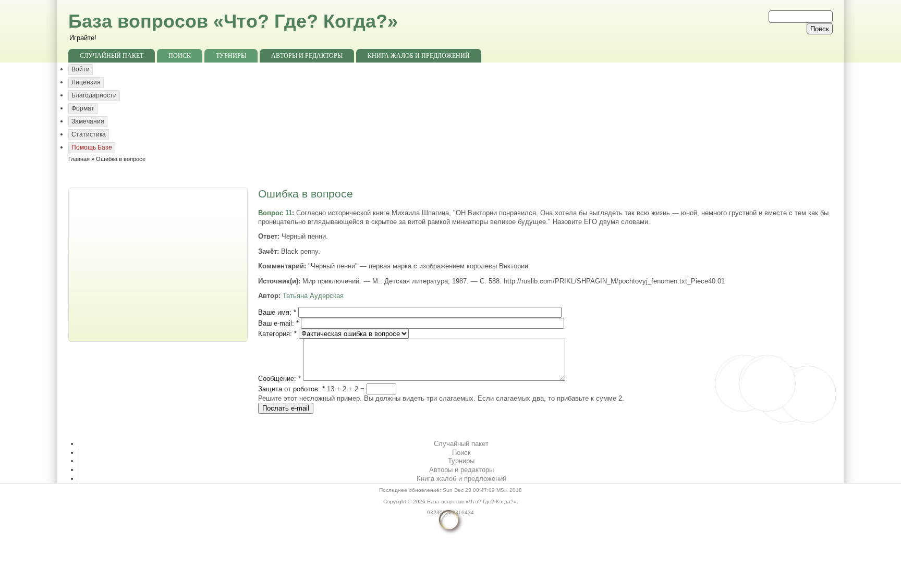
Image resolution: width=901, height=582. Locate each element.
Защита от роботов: (291, 389)
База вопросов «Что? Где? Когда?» (233, 21)
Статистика (88, 134)
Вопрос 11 (275, 213)
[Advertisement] (159, 264)
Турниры (231, 55)
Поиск (179, 55)
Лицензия (86, 82)
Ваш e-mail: (278, 323)
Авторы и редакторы (307, 55)
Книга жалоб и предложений (419, 55)
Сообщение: (279, 378)
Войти (80, 69)
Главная (79, 159)
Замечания (87, 121)
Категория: (277, 334)
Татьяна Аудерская (313, 296)
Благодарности (94, 95)
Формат (82, 108)
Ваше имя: (277, 312)
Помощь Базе (91, 147)
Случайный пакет (111, 55)
